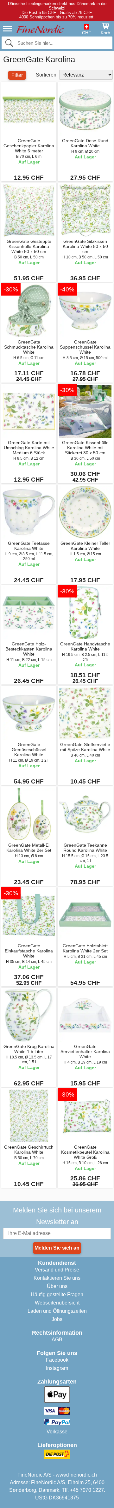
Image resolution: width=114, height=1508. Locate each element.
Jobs (57, 1319)
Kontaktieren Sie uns (57, 1278)
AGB (57, 1339)
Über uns (57, 1286)
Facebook (57, 1360)
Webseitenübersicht (57, 1302)
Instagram (57, 1368)
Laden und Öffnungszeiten (57, 1311)
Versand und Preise (57, 1269)
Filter (17, 75)
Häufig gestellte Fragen (57, 1294)
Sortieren (46, 74)
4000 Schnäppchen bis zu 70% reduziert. (57, 17)
